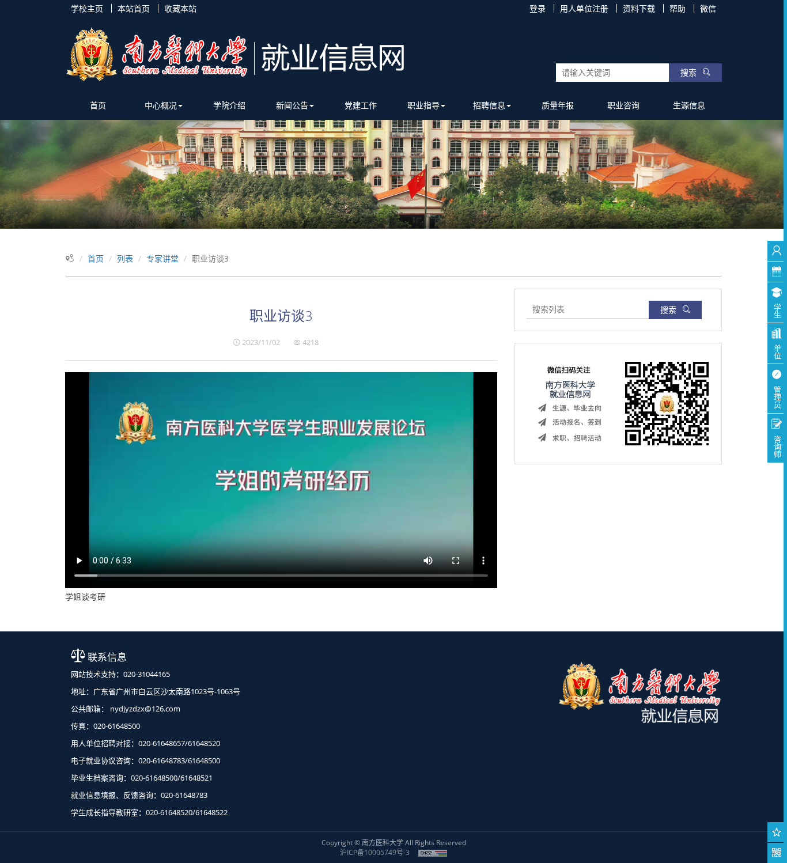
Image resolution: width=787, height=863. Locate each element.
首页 (98, 105)
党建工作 (361, 105)
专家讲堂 (162, 258)
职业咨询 (623, 105)
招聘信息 (489, 105)
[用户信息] (777, 251)
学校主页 (87, 8)
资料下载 (639, 8)
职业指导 (423, 105)
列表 (125, 258)
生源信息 (689, 105)
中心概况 (161, 105)
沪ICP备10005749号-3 (375, 852)
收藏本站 (180, 8)
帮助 (677, 8)
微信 (708, 8)
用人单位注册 (584, 8)
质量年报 (558, 105)
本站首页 (134, 8)
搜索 (688, 72)
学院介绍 (229, 105)
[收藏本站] (777, 832)
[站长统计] (432, 852)
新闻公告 (292, 105)
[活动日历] (777, 272)
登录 (537, 8)
